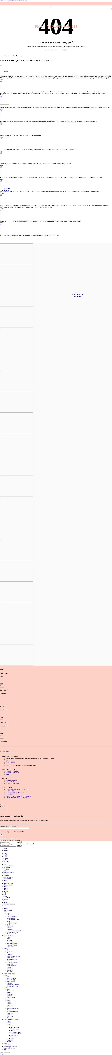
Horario (9, 794)
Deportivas (10, 994)
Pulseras (9, 1007)
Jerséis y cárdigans (12, 962)
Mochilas (9, 983)
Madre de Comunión (12, 943)
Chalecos (9, 954)
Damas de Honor (11, 942)
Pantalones (10, 926)
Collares (9, 1003)
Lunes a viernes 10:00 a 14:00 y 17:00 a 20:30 (18, 796)
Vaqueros (9, 969)
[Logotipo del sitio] (58, 11)
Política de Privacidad (12, 771)
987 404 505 (10, 791)
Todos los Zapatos (12, 991)
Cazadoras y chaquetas (13, 956)
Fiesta (8, 1024)
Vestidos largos (11, 918)
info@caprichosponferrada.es (15, 792)
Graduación (10, 946)
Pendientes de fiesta (12, 934)
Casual (9, 1022)
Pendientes (10, 1005)
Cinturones (10, 1013)
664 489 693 (11, 762)
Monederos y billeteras (13, 984)
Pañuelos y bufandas (12, 1008)
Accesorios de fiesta (12, 932)
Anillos (9, 1002)
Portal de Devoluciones (12, 783)
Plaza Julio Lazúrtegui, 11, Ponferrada (17, 789)
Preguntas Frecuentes (11, 780)
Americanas (10, 957)
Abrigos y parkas (11, 953)
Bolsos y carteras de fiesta (14, 931)
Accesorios (10, 1040)
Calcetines (10, 1016)
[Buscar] (110, 8)
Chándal (9, 972)
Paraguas (9, 1010)
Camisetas (10, 964)
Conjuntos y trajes (12, 923)
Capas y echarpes (12, 916)
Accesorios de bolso (12, 986)
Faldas (9, 927)
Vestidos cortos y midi (13, 919)
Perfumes (9, 1018)
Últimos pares (11, 997)
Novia (8, 938)
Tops (8, 924)
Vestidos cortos (14, 1029)
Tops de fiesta (14, 1035)
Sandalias (9, 995)
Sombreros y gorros (12, 1011)
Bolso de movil (11, 981)
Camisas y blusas (11, 965)
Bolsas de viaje (11, 980)
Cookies (8, 774)
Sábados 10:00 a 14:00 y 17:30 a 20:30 (16, 797)
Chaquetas (10, 929)
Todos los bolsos (11, 978)
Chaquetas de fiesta (15, 1033)
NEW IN (9, 915)
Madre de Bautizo (12, 945)
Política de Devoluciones (12, 772)
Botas (8, 992)
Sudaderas (10, 961)
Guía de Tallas (10, 781)
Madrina (9, 940)
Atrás (8, 913)
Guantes (9, 1014)
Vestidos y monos (12, 959)
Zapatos (9, 1041)
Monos (9, 921)
